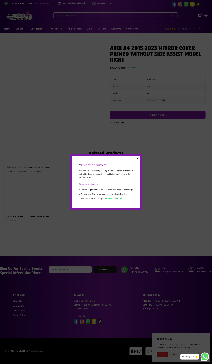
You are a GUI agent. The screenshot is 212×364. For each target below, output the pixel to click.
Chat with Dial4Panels (113, 198)
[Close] (138, 158)
